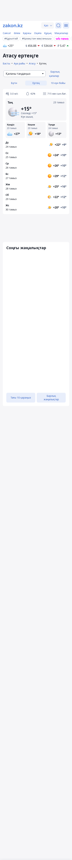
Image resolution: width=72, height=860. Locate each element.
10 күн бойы (58, 83)
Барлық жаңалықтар (51, 397)
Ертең (36, 83)
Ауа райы (19, 63)
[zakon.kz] (13, 25)
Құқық (48, 33)
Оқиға (37, 33)
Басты (6, 63)
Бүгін (14, 83)
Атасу (32, 63)
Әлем (17, 33)
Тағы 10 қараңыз (21, 397)
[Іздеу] (58, 25)
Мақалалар (61, 33)
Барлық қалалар (54, 73)
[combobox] (24, 73)
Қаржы (27, 33)
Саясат (7, 33)
